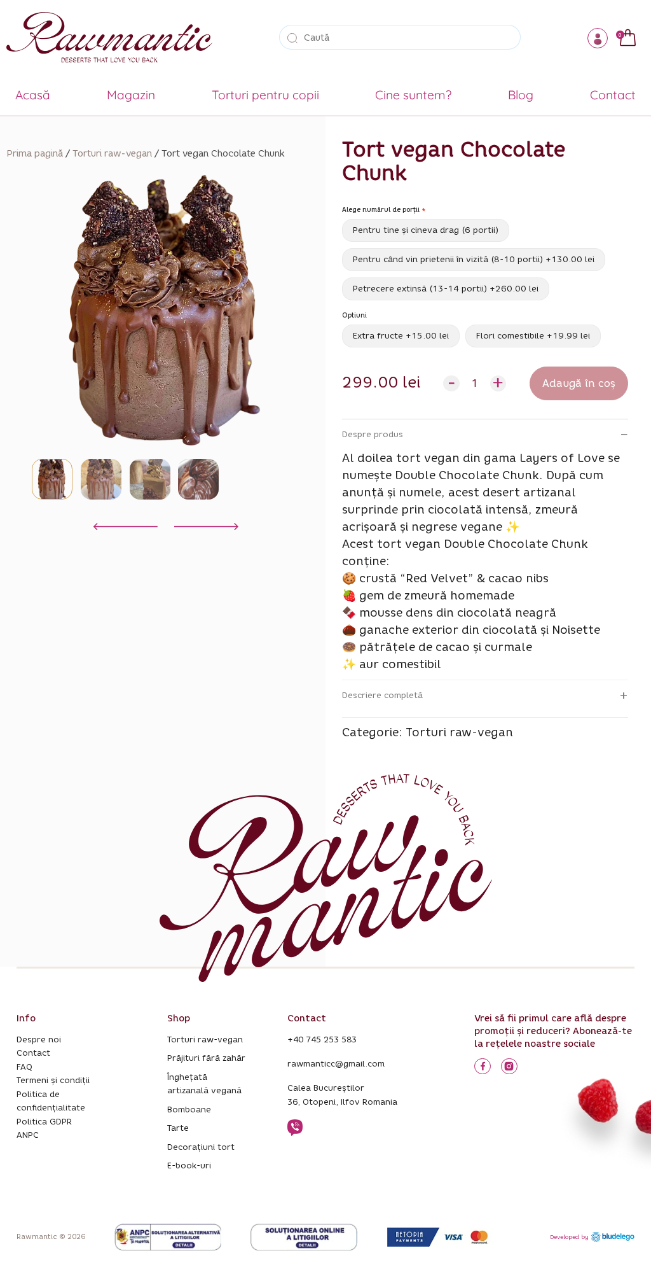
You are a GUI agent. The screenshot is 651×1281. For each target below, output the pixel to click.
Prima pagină (34, 153)
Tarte (178, 1128)
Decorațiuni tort (201, 1147)
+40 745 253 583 (322, 1039)
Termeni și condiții (53, 1080)
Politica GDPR (44, 1121)
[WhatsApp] (295, 1133)
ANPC (28, 1135)
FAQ (24, 1067)
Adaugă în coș (578, 383)
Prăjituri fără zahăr (206, 1058)
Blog (520, 94)
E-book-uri (189, 1165)
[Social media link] (482, 1066)
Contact (613, 94)
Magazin (131, 94)
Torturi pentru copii (265, 94)
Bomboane (189, 1109)
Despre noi (39, 1039)
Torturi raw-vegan (112, 153)
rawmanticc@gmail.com (336, 1063)
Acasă (32, 94)
